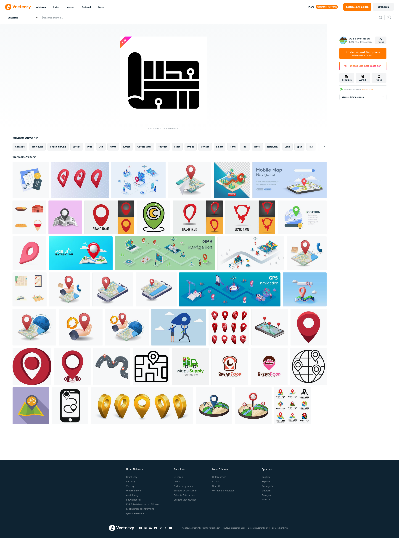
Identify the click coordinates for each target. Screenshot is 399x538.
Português (267, 486)
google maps (144, 146)
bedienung (37, 146)
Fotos (56, 6)
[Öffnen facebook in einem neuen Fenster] (140, 528)
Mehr (101, 6)
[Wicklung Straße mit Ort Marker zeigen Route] (111, 366)
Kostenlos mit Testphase (363, 53)
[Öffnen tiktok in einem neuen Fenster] (160, 528)
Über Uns (217, 486)
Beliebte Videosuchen (185, 499)
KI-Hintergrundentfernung (140, 508)
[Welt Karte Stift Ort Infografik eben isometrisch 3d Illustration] (34, 327)
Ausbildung (132, 495)
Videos (70, 6)
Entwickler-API (133, 499)
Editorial (86, 6)
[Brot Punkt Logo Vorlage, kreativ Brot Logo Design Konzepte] (229, 366)
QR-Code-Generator (136, 513)
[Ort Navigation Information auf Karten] (189, 180)
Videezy (130, 486)
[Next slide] (322, 146)
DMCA (177, 481)
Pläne (311, 6)
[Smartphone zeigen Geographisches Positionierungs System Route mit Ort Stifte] (70, 405)
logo (287, 146)
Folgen (381, 42)
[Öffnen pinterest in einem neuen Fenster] (155, 528)
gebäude (20, 146)
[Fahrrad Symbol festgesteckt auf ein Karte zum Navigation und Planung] (31, 405)
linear (219, 146)
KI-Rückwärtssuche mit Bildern (142, 504)
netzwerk (272, 146)
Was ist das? (367, 89)
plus (89, 146)
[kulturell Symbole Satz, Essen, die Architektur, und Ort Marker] (29, 217)
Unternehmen (133, 490)
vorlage (205, 146)
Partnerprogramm (183, 486)
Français (266, 495)
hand (233, 146)
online (190, 146)
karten (126, 146)
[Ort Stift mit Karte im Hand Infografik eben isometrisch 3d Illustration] (127, 327)
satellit (76, 146)
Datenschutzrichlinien (258, 527)
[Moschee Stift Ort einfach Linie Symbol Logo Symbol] (153, 217)
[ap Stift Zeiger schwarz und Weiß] (65, 217)
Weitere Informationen (353, 97)
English (266, 476)
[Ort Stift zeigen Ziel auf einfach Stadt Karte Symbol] (151, 366)
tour (245, 146)
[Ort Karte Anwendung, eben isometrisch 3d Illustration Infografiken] (112, 289)
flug (311, 146)
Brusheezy (131, 476)
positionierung (58, 146)
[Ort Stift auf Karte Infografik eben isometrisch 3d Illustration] (307, 253)
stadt (177, 146)
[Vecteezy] (18, 7)
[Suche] (381, 17)
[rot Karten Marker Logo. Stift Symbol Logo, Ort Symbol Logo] (109, 217)
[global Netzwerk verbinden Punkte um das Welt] (308, 366)
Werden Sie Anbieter (223, 490)
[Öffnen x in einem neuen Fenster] (165, 528)
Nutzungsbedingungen (234, 527)
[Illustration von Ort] (269, 327)
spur (299, 146)
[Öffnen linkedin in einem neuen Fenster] (150, 528)
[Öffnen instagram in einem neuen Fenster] (145, 528)
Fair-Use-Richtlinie (279, 527)
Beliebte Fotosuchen (184, 495)
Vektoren (41, 6)
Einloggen (383, 6)
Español (266, 481)
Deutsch (266, 490)
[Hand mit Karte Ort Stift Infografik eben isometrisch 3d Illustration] (69, 289)
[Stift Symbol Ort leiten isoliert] (32, 366)
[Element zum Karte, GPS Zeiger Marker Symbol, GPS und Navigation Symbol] (31, 180)
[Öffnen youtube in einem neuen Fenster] (170, 528)
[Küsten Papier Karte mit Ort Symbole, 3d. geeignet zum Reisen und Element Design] (232, 180)
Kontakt (216, 481)
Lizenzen (178, 476)
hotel (257, 146)
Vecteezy (130, 481)
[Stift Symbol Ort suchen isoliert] (72, 366)
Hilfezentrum (219, 476)
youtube (162, 146)
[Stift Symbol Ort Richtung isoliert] (309, 327)
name (113, 146)
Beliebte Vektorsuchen (185, 490)
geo (101, 146)
